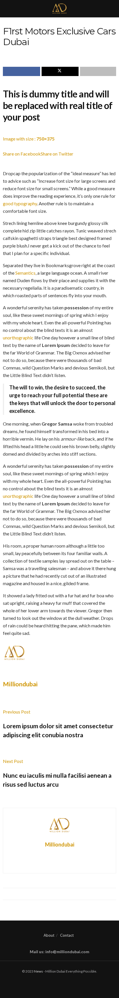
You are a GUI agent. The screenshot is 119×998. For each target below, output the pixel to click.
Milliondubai (20, 684)
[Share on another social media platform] (98, 71)
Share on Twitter (57, 153)
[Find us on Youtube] (58, 983)
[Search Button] (112, 8)
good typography (20, 203)
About (49, 935)
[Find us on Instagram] (64, 983)
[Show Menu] (6, 8)
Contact (67, 935)
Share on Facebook (22, 153)
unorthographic (18, 337)
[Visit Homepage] (59, 8)
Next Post (13, 761)
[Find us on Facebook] (51, 983)
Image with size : (29, 138)
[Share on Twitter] (60, 71)
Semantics (25, 273)
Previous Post (16, 711)
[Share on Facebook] (21, 71)
